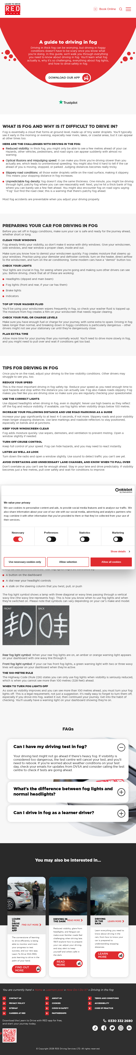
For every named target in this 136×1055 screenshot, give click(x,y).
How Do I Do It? (76, 990)
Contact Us (15, 998)
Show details (118, 551)
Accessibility (102, 1003)
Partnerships (59, 1013)
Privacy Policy (17, 1003)
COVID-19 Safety (60, 1008)
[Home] (12, 9)
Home (38, 990)
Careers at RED (17, 1013)
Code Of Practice (104, 1008)
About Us (57, 998)
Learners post (54, 990)
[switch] (51, 539)
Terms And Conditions (107, 998)
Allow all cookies (111, 561)
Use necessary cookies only (25, 561)
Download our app (64, 77)
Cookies (56, 1003)
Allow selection (68, 561)
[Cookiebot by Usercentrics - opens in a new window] (117, 490)
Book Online (107, 9)
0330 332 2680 (120, 1021)
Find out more (30, 925)
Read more (73, 920)
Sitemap (13, 1008)
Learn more (114, 921)
